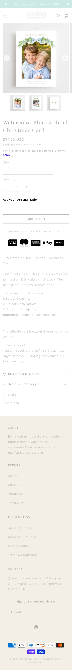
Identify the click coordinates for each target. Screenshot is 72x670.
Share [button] (12, 394)
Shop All (14, 485)
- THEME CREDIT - (51, 659)
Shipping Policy (20, 528)
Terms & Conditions (22, 555)
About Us (15, 493)
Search (13, 476)
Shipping (8, 144)
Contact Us (17, 589)
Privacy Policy (18, 546)
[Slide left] (7, 58)
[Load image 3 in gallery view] (54, 103)
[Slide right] (65, 58)
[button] (5, 15)
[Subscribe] (59, 612)
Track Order (17, 503)
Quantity (9, 162)
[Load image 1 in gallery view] (18, 103)
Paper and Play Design (28, 659)
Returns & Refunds (22, 537)
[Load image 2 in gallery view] (36, 103)
